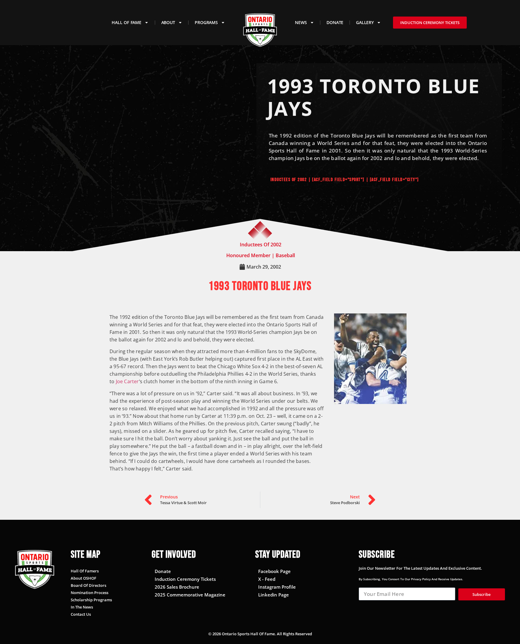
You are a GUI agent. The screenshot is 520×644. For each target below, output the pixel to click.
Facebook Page (274, 571)
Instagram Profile (277, 587)
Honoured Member (248, 255)
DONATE (335, 22)
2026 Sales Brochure (177, 587)
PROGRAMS (206, 22)
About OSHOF (83, 578)
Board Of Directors (88, 585)
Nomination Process (89, 592)
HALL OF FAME (126, 22)
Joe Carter (127, 381)
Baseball (285, 255)
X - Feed (266, 579)
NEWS (301, 22)
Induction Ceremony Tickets (185, 579)
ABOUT (168, 22)
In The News (82, 607)
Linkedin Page (273, 595)
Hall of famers (85, 571)
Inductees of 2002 (289, 180)
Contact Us (81, 614)
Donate (163, 571)
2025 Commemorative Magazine (190, 595)
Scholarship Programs (91, 599)
